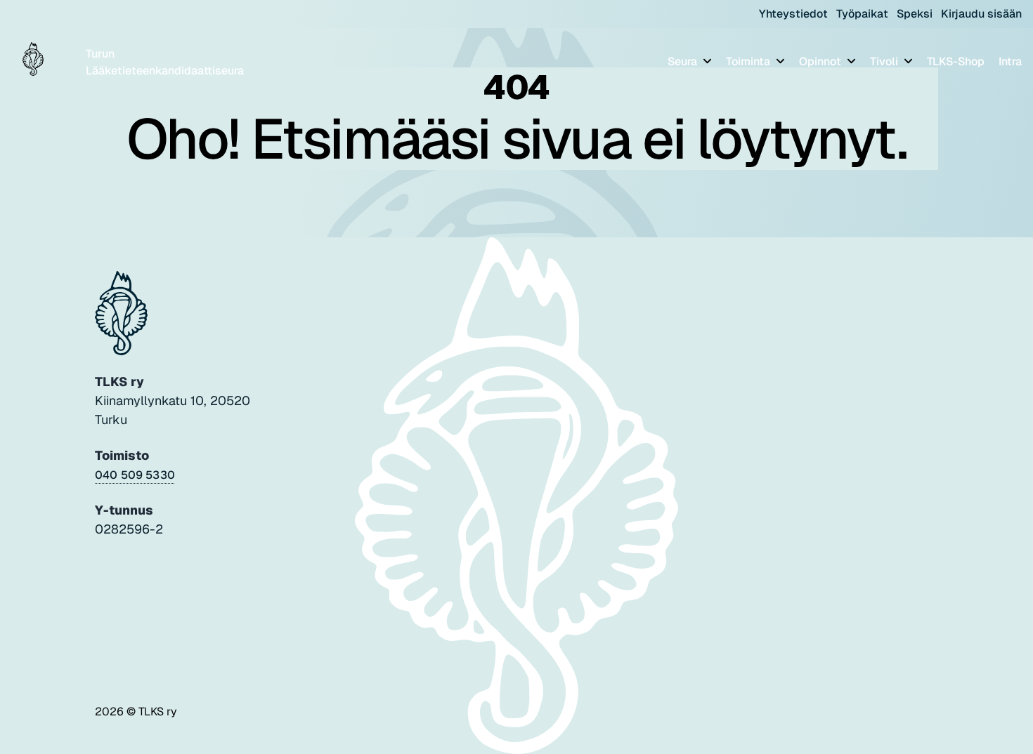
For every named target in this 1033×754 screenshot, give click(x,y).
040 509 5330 (135, 475)
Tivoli (885, 61)
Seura (684, 61)
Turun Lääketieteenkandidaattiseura (165, 62)
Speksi (915, 13)
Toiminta (749, 61)
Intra (1010, 61)
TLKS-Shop (956, 61)
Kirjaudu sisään (981, 13)
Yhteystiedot (793, 13)
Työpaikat (862, 13)
